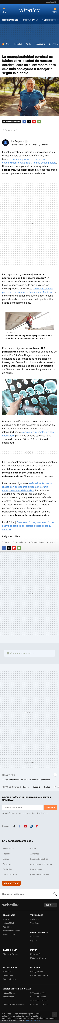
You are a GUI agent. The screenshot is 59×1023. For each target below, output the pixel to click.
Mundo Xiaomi (9, 934)
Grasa (7, 44)
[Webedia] (52, 2)
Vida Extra (34, 923)
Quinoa (26, 787)
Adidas (29, 44)
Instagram (31, 826)
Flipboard (34, 121)
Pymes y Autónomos (39, 975)
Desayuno (7, 864)
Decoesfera (8, 975)
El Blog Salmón (36, 971)
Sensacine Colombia (38, 1000)
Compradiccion (9, 979)
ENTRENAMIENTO (10, 20)
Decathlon (53, 44)
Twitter (29, 121)
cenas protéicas (10, 874)
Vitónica (29, 10)
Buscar (55, 894)
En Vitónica (10, 333)
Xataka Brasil (8, 997)
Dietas (6, 859)
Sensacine (34, 937)
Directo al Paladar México (14, 1004)
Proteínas (7, 854)
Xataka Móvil (8, 923)
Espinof (33, 940)
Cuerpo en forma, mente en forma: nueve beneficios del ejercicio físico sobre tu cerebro (28, 526)
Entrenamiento (19, 542)
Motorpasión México (39, 1004)
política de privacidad (39, 813)
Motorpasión (35, 954)
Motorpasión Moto (38, 958)
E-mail (39, 121)
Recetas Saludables (39, 859)
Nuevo (54, 12)
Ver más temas (11, 883)
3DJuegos (34, 919)
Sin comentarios (13, 121)
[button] (19, 141)
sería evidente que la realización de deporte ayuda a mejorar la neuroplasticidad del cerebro (27, 487)
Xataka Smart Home (11, 931)
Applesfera (7, 927)
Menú (4, 12)
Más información (33, 1020)
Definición (7, 869)
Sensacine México (38, 997)
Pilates (47, 787)
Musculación (8, 848)
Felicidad (18, 44)
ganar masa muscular (40, 874)
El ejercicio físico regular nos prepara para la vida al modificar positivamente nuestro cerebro (28, 336)
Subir (48, 905)
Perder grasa (36, 869)
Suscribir (50, 807)
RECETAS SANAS (30, 20)
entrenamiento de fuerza (41, 864)
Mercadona (40, 44)
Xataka (6, 919)
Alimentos (34, 854)
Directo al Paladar (10, 954)
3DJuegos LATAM (38, 993)
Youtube (25, 826)
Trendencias (8, 971)
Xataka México (9, 993)
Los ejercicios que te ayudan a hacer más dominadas (27, 780)
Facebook (24, 121)
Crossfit (36, 787)
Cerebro (52, 542)
